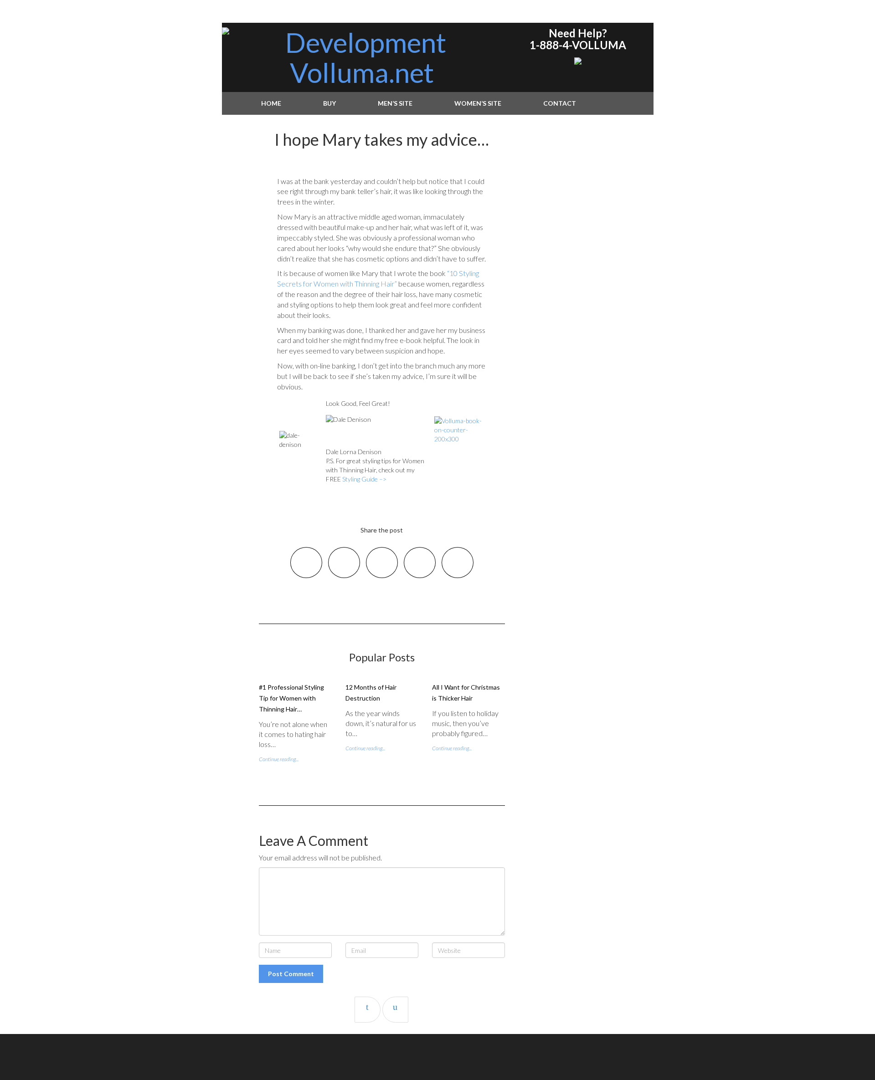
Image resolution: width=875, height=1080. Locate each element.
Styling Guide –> (364, 479)
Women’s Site (477, 103)
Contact (559, 103)
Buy (329, 103)
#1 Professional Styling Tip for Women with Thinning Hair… (291, 698)
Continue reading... (279, 759)
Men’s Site (395, 103)
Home (271, 103)
